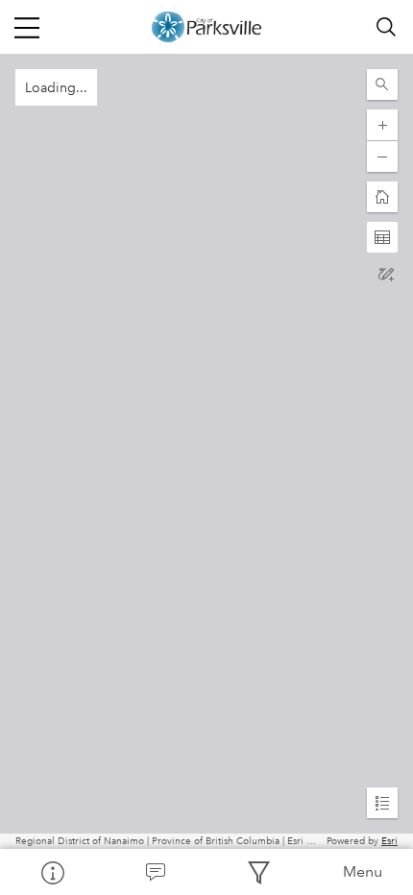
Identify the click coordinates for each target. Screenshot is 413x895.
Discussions (155, 872)
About (52, 872)
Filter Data (258, 872)
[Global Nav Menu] (27, 27)
